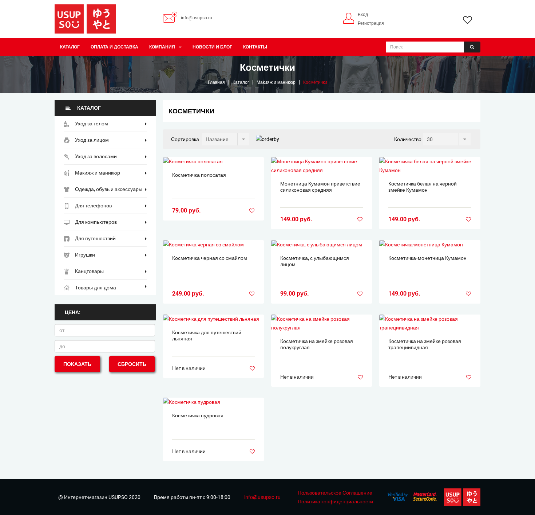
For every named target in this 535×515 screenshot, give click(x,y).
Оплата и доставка (114, 47)
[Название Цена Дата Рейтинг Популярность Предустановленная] (225, 139)
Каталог (70, 47)
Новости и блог (212, 47)
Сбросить (132, 364)
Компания (162, 47)
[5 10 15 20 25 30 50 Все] (446, 139)
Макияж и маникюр (276, 82)
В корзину (213, 161)
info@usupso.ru (196, 17)
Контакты (255, 47)
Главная (216, 82)
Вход (363, 14)
